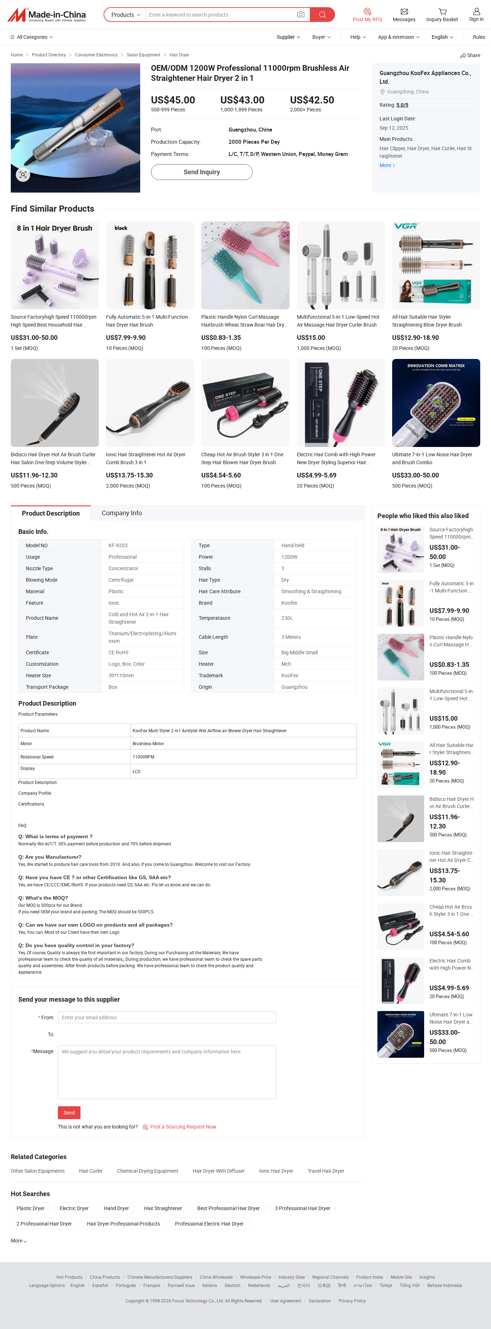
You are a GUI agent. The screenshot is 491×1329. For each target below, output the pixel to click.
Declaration (320, 1300)
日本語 (324, 1285)
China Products (105, 1277)
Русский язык (181, 1285)
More (385, 165)
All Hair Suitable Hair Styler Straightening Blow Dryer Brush (451, 749)
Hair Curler (91, 1170)
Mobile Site (401, 1277)
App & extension (396, 36)
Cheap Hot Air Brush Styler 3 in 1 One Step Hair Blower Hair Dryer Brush (452, 910)
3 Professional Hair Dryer (302, 1208)
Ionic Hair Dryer (276, 1170)
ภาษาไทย (363, 1285)
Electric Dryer (74, 1208)
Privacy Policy (352, 1300)
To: (51, 1034)
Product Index (369, 1277)
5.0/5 (402, 105)
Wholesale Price (255, 1277)
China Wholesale (216, 1277)
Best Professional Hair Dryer (228, 1208)
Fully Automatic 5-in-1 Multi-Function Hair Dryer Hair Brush (452, 587)
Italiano (209, 1285)
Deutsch (232, 1285)
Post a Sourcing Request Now (179, 1126)
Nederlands (259, 1285)
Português (126, 1285)
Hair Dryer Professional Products (123, 1223)
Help (355, 36)
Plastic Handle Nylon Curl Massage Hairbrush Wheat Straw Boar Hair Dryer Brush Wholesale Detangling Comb (452, 641)
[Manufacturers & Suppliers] (46, 14)
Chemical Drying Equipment (147, 1170)
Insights (427, 1277)
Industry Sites (292, 1277)
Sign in (476, 18)
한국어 (303, 1285)
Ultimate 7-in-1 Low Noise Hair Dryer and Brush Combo (451, 1018)
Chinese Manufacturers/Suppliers (160, 1277)
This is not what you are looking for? (98, 1126)
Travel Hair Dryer (326, 1170)
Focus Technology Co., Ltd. (198, 1300)
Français (151, 1285)
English (77, 1285)
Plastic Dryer (31, 1208)
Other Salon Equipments (38, 1170)
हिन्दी (342, 1285)
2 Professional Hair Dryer (44, 1223)
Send (69, 1112)
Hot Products (69, 1277)
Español (100, 1285)
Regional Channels (330, 1277)
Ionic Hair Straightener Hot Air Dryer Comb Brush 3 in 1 (451, 856)
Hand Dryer (116, 1208)
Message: (42, 1051)
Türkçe (386, 1285)
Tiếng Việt (410, 1285)
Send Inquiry (202, 172)
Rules (479, 36)
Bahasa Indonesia (444, 1285)
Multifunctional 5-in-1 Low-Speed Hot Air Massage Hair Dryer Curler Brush (452, 695)
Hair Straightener (163, 1208)
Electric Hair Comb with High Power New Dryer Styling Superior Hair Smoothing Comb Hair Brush (451, 964)
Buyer (318, 36)
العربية (284, 1285)
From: (46, 1017)
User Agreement (285, 1300)
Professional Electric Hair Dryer (209, 1223)
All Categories (32, 36)
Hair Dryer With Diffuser (219, 1170)
